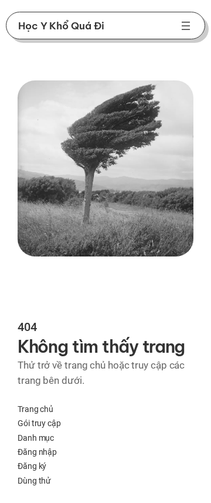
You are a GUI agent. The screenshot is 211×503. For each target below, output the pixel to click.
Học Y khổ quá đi (61, 25)
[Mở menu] (186, 26)
